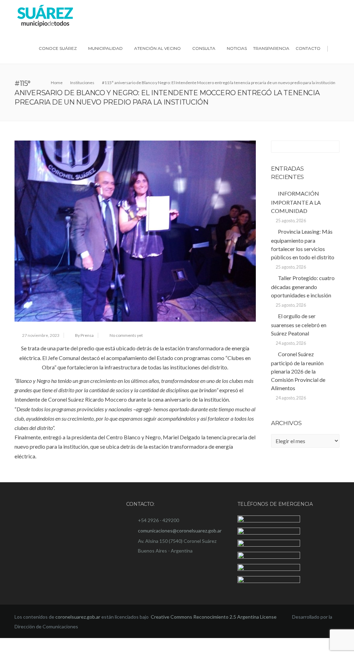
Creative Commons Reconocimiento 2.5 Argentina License (214, 634)
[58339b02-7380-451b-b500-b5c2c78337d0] (135, 231)
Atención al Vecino (157, 48)
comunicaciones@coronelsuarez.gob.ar (180, 530)
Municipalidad (105, 48)
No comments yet (126, 335)
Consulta (203, 48)
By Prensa (84, 335)
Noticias (237, 48)
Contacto (308, 48)
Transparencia (271, 48)
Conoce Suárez (58, 48)
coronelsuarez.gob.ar (77, 634)
